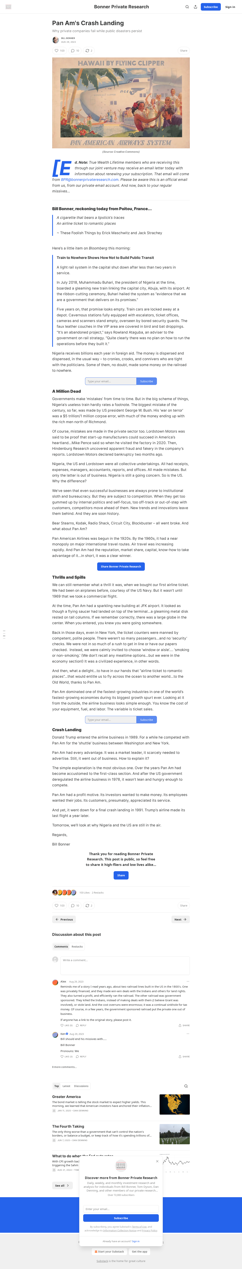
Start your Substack (111, 1251)
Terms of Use (139, 1226)
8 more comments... (64, 1067)
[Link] (47, 209)
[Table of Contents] (4, 634)
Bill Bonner (68, 38)
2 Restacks (98, 892)
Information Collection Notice (120, 1230)
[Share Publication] (195, 7)
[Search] (187, 7)
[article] (121, 1106)
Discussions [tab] (81, 1086)
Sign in (230, 7)
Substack (102, 1261)
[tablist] (68, 946)
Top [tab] (56, 1086)
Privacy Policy (149, 1230)
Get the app (139, 1251)
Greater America (66, 1097)
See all (59, 1185)
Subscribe (211, 7)
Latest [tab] (66, 1086)
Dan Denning (80, 1110)
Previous (66, 919)
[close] (157, 1161)
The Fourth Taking (68, 1126)
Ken (62, 1034)
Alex (63, 981)
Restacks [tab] (77, 946)
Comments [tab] (61, 946)
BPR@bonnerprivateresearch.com (90, 179)
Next (178, 919)
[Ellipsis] (188, 981)
